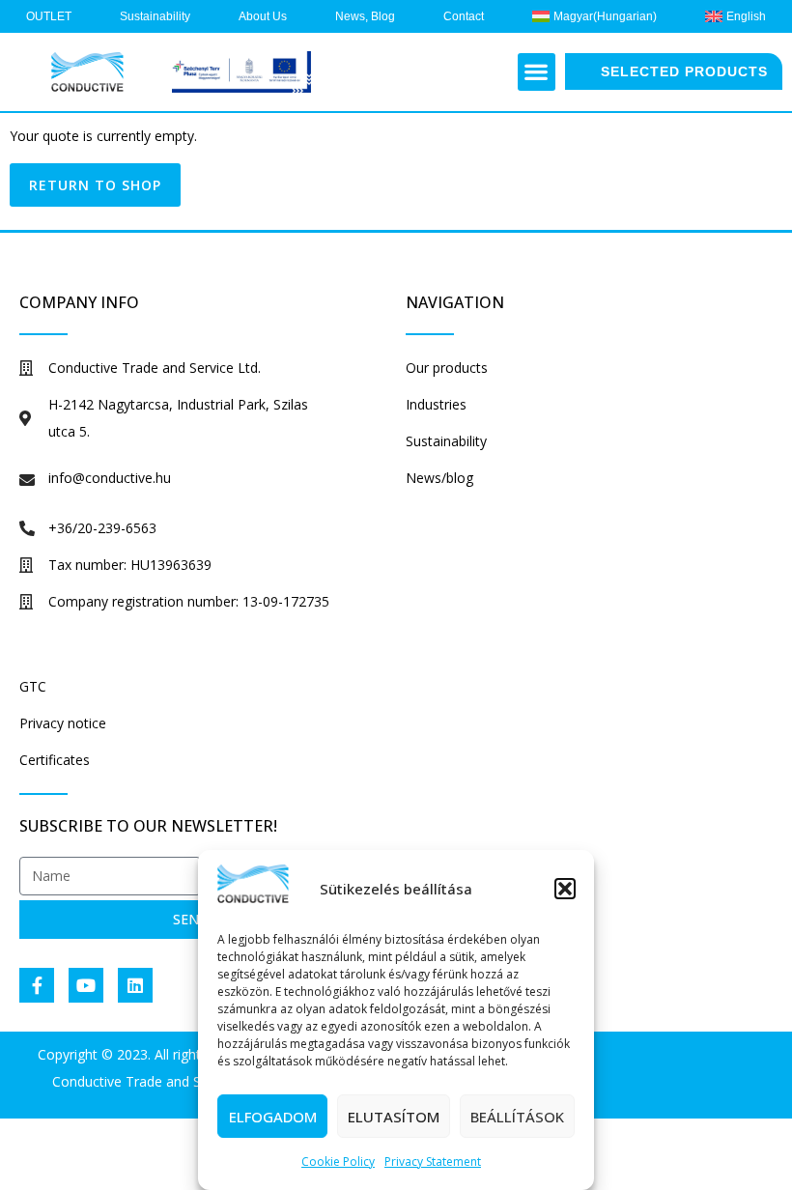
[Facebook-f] (36, 985)
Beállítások (517, 1116)
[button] (565, 888)
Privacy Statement (432, 1161)
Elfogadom (273, 1116)
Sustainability (155, 16)
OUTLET (48, 16)
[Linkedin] (135, 985)
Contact (463, 16)
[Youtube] (86, 985)
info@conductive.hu (109, 477)
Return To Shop (95, 185)
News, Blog (365, 16)
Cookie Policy (338, 1161)
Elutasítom (393, 1116)
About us (263, 16)
